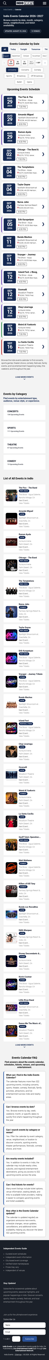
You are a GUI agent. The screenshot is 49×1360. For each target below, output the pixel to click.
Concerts (25, 70)
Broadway (21, 76)
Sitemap (18, 1355)
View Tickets (43, 97)
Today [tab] (13, 49)
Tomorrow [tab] (35, 49)
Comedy (37, 70)
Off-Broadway (37, 76)
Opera (29, 82)
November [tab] (36, 56)
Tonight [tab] (23, 49)
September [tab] (16, 56)
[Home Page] (25, 3)
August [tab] (6, 56)
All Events (12, 70)
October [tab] (26, 56)
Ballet (19, 82)
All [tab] (5, 49)
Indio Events (7, 10)
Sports (9, 76)
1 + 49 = (6, 1339)
